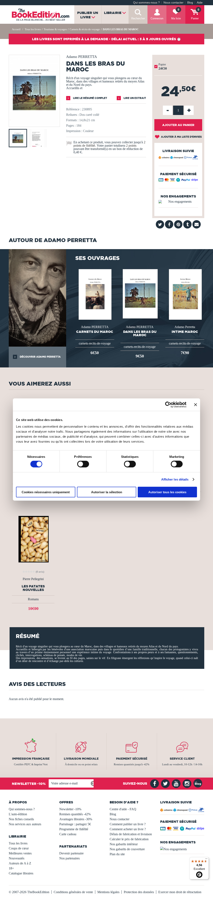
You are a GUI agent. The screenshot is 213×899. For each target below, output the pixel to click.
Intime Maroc (185, 331)
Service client (182, 758)
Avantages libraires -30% (75, 819)
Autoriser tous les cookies (167, 492)
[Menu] (206, 859)
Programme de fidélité (73, 829)
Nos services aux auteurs (25, 824)
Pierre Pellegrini (33, 579)
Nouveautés (16, 858)
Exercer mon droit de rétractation (179, 892)
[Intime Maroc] (185, 294)
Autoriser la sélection (106, 492)
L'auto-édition (18, 814)
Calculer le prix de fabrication (129, 839)
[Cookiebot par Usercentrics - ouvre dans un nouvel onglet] (168, 405)
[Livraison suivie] (178, 158)
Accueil (16, 29)
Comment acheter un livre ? (128, 829)
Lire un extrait (134, 98)
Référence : (73, 109)
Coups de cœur (19, 848)
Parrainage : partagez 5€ (75, 824)
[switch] (83, 464)
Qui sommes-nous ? (146, 2)
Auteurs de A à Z (20, 863)
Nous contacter (173, 2)
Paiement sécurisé (131, 758)
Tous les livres (18, 843)
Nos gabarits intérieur (124, 844)
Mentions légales (108, 892)
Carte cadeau (67, 834)
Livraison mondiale (81, 758)
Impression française (31, 758)
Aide (200, 2)
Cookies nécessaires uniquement (46, 492)
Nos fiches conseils (21, 819)
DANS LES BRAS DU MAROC (139, 333)
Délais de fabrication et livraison (131, 834)
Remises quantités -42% (75, 814)
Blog (190, 2)
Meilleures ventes (20, 853)
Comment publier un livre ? (128, 824)
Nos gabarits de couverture (127, 849)
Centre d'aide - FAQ (123, 809)
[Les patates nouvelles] (33, 539)
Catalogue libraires (21, 873)
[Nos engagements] (178, 201)
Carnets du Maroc (94, 331)
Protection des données (139, 892)
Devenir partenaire (71, 853)
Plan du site (117, 854)
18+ (11, 868)
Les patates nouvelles (33, 588)
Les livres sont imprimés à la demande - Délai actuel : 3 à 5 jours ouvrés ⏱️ (106, 39)
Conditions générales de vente (73, 892)
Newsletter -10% (70, 809)
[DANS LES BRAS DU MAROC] (34, 124)
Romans (33, 599)
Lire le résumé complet (89, 98)
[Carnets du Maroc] (94, 294)
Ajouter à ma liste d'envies (181, 136)
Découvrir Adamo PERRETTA (40, 356)
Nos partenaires (69, 858)
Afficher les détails (175, 479)
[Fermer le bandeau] (195, 404)
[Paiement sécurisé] (178, 181)
